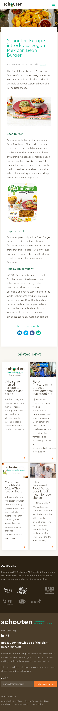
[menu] (55, 4)
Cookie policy (37, 704)
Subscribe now (45, 684)
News (43, 64)
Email (3, 678)
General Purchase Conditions (37, 701)
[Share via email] (38, 332)
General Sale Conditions (11, 701)
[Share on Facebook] (32, 332)
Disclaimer (5, 704)
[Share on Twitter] (25, 332)
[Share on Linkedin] (19, 332)
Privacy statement (20, 704)
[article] (15, 412)
